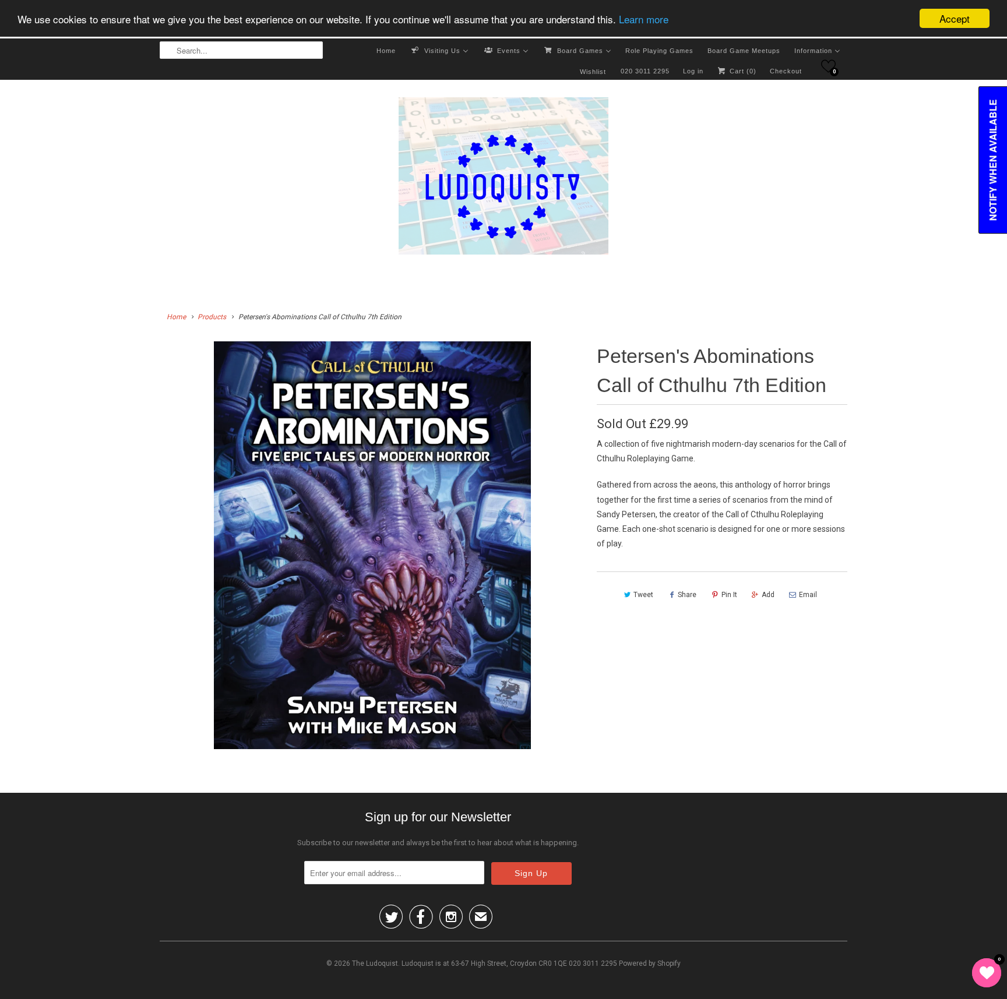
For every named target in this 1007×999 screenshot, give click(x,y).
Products (212, 317)
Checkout (786, 71)
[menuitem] (386, 50)
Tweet (643, 595)
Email (808, 595)
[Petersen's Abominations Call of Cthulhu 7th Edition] (372, 545)
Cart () (741, 71)
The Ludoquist (375, 963)
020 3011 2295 (645, 71)
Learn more (643, 19)
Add (768, 595)
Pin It (729, 595)
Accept (954, 18)
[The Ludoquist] (503, 178)
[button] (828, 66)
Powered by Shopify (650, 963)
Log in (693, 71)
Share (687, 595)
